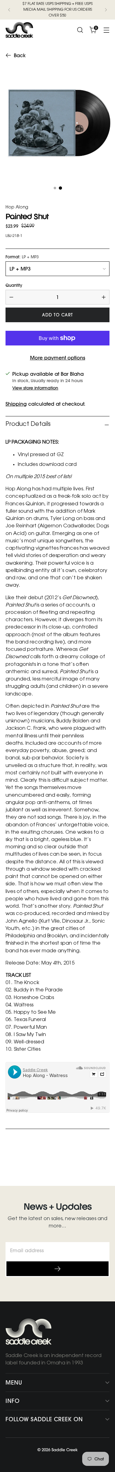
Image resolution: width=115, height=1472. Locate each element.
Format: (22, 257)
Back (20, 55)
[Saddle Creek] (19, 30)
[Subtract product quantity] (11, 297)
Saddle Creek (65, 1449)
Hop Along (17, 207)
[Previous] (9, 10)
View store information (35, 388)
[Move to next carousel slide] (104, 1158)
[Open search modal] (80, 30)
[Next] (106, 10)
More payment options (57, 358)
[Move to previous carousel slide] (90, 1159)
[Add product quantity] (103, 297)
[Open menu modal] (106, 30)
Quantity (14, 285)
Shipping (16, 404)
